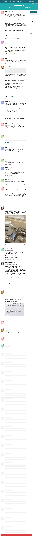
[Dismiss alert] (31, 535)
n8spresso (8, 181)
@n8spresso (7, 125)
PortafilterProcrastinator (10, 264)
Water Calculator (8, 32)
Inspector (7, 346)
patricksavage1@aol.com (12, 96)
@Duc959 (6, 149)
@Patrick (11, 210)
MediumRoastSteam (9, 250)
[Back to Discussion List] (1, 1)
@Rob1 (13, 103)
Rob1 (7, 43)
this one (18, 189)
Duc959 (7, 169)
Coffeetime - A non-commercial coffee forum (12, 1)
